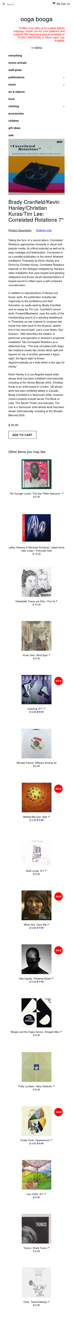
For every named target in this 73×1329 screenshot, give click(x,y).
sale (11, 135)
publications (36, 77)
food (11, 99)
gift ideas (14, 128)
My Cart (63, 4)
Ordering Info (44, 230)
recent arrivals (17, 62)
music (36, 84)
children (13, 120)
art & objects (16, 91)
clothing (36, 106)
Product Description (20, 230)
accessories (16, 113)
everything (15, 55)
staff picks (15, 70)
